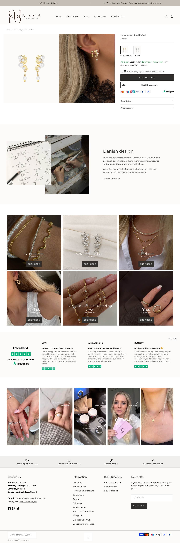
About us (77, 482)
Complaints (78, 495)
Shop (86, 16)
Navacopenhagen (28, 501)
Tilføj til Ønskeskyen (149, 85)
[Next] (175, 338)
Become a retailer (112, 482)
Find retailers (110, 486)
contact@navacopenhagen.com (30, 498)
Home (9, 30)
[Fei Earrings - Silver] (137, 53)
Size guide (78, 515)
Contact (77, 499)
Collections (100, 16)
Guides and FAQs (81, 520)
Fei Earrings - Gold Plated (24, 30)
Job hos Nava (79, 486)
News (58, 16)
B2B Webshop (111, 490)
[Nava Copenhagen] (25, 16)
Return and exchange (83, 490)
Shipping (77, 503)
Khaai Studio (117, 16)
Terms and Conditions (83, 511)
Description (126, 101)
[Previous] (170, 338)
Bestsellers (72, 16)
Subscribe (139, 506)
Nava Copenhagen (21, 540)
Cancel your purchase (83, 524)
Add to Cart (147, 77)
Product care (126, 108)
